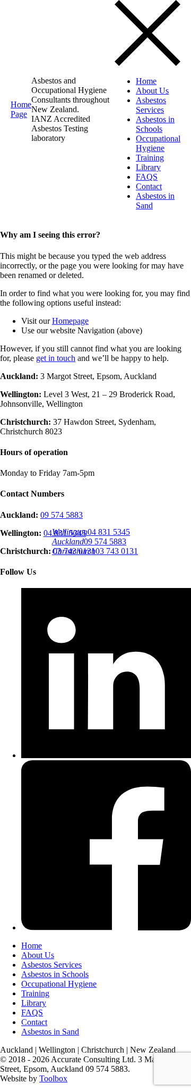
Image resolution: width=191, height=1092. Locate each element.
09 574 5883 (89, 541)
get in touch (55, 358)
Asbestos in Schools (155, 124)
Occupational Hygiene (158, 143)
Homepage (70, 320)
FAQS (147, 176)
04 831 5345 (91, 531)
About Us (152, 90)
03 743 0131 (95, 551)
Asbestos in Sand (50, 1031)
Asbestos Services (151, 105)
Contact (149, 186)
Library (148, 167)
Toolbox (53, 1078)
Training (150, 157)
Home (146, 81)
